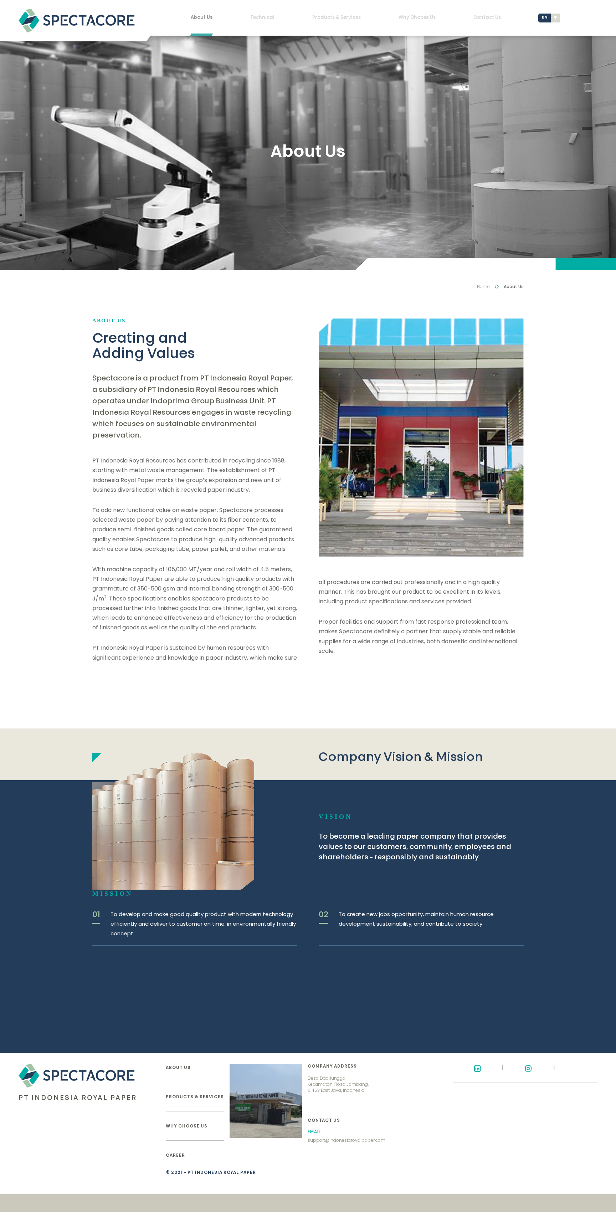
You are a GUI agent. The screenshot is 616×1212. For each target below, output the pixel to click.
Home (483, 286)
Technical (262, 17)
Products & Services (336, 17)
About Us (201, 17)
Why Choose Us (417, 17)
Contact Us (487, 17)
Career (175, 1156)
